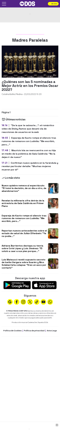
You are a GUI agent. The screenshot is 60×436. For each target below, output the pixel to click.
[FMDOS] (27, 3)
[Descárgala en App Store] (44, 284)
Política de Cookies (12, 330)
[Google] (10, 301)
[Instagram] (23, 301)
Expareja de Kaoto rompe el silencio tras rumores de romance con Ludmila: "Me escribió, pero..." (24, 218)
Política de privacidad (34, 330)
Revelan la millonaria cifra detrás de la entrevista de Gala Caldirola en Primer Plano (23, 203)
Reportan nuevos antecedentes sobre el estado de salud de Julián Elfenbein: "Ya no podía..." (24, 233)
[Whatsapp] (50, 301)
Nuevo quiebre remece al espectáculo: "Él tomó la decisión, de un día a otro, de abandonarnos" (24, 188)
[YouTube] (43, 301)
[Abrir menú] (4, 3)
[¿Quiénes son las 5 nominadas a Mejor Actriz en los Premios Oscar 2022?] (30, 61)
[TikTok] (37, 301)
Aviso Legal (52, 330)
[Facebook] (17, 301)
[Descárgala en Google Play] (17, 284)
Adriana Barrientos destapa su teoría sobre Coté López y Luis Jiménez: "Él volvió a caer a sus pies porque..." (22, 248)
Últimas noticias (15, 119)
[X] (30, 301)
